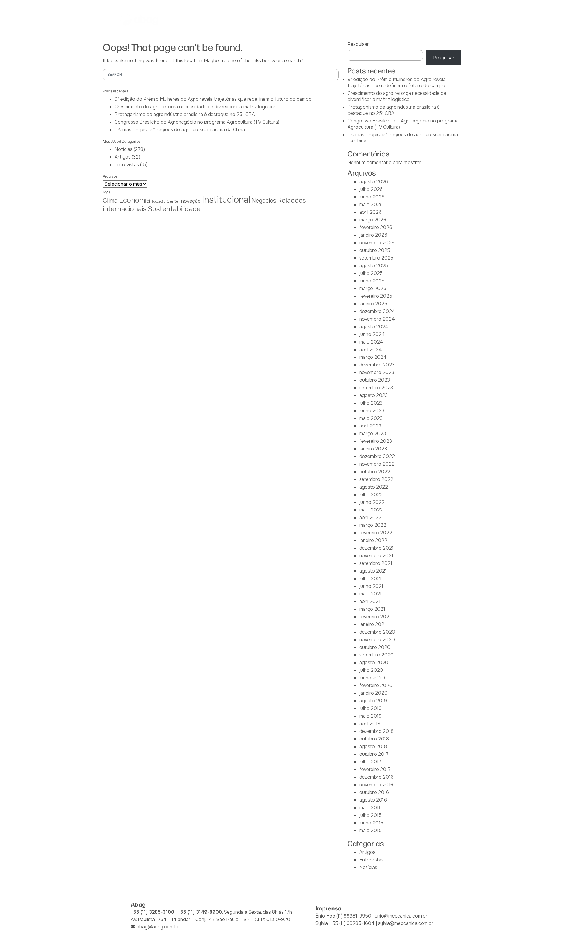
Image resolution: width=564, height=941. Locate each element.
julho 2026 (371, 189)
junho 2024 (372, 334)
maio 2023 (370, 418)
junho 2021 (371, 586)
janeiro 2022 (373, 540)
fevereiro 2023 (375, 441)
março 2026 (372, 220)
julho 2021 (370, 578)
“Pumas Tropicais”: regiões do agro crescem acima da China (180, 130)
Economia (134, 200)
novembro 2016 (376, 785)
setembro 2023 (376, 388)
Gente (172, 201)
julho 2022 (371, 494)
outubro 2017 (374, 754)
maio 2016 (370, 807)
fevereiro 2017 (375, 769)
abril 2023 (370, 426)
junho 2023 (371, 411)
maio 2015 (370, 830)
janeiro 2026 (373, 235)
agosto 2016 (373, 800)
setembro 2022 (376, 479)
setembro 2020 (376, 655)
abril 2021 (369, 601)
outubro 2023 (374, 380)
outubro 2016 (374, 792)
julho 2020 (371, 670)
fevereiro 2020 (375, 685)
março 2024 (373, 357)
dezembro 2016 (376, 777)
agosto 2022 (373, 487)
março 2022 (372, 525)
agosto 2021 (373, 571)
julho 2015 (370, 815)
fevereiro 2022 (375, 533)
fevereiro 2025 (375, 296)
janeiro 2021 (372, 624)
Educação (158, 201)
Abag (203, 20)
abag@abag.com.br (158, 927)
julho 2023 (370, 403)
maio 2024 (371, 342)
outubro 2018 (374, 739)
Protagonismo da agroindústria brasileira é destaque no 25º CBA (185, 114)
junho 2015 (371, 823)
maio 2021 (370, 594)
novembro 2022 (377, 464)
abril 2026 (370, 212)
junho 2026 (372, 197)
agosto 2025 (373, 265)
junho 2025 (372, 281)
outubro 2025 (374, 250)
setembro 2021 (375, 563)
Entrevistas (127, 164)
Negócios (263, 200)
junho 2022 (372, 502)
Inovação (190, 201)
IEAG (259, 20)
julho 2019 (370, 708)
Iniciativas (314, 20)
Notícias (379, 20)
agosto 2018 (373, 746)
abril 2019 (369, 724)
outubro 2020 (374, 647)
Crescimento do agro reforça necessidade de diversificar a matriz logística (195, 107)
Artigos (123, 157)
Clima (110, 200)
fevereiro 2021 (375, 617)
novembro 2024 (377, 319)
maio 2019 (370, 716)
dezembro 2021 (376, 548)
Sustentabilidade (174, 209)
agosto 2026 (373, 182)
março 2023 (372, 433)
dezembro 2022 (377, 456)
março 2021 (372, 609)
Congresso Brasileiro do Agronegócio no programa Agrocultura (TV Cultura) (197, 122)
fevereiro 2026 (375, 227)
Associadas (232, 20)
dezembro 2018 (376, 731)
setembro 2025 (376, 258)
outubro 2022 (374, 472)
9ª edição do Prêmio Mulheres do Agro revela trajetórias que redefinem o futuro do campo (213, 99)
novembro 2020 (377, 640)
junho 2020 (372, 678)
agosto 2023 (373, 395)
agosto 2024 (373, 327)
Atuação (283, 20)
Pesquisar (358, 44)
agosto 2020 (373, 662)
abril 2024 (370, 349)
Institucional (226, 199)
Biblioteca (348, 20)
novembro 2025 (377, 243)
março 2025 (372, 288)
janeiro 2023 (373, 449)
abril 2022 (370, 517)
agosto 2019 (373, 701)
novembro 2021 (376, 556)
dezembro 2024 (377, 311)
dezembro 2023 (377, 365)
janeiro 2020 (373, 693)
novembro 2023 (376, 372)
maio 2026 (371, 204)
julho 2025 (371, 273)
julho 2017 (370, 762)
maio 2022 (371, 510)
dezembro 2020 (377, 632)
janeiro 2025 (373, 304)
